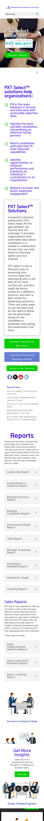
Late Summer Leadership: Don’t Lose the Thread (21, 398)
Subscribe (22, 774)
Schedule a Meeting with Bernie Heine (22, 343)
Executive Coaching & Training (22, 721)
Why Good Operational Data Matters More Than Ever (20, 411)
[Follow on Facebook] (11, 789)
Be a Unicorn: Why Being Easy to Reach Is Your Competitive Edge (22, 418)
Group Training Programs (22, 803)
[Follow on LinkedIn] (25, 789)
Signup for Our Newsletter (22, 368)
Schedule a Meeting (17, 55)
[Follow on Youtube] (33, 789)
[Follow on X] (18, 789)
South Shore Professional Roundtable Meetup (22, 357)
